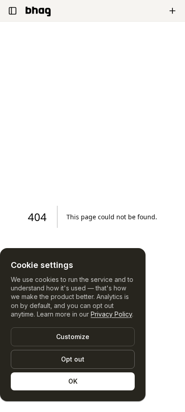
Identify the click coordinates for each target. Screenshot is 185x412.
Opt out (72, 359)
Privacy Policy (111, 314)
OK (73, 381)
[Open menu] (12, 11)
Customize (72, 336)
